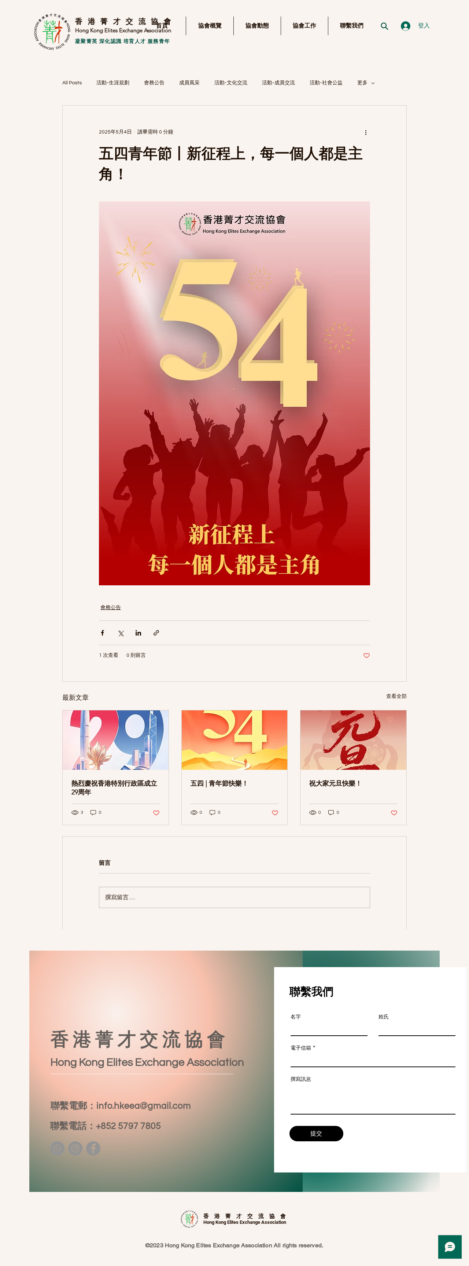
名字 (296, 1016)
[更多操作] (365, 132)
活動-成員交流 (278, 82)
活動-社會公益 (326, 82)
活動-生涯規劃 (112, 82)
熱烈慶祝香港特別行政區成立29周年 (114, 787)
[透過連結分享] (156, 632)
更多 (362, 82)
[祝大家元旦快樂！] (353, 740)
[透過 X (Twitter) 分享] (120, 632)
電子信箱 (301, 1047)
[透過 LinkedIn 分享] (138, 632)
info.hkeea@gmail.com (143, 1106)
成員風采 (189, 82)
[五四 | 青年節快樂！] (235, 740)
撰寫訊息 (301, 1079)
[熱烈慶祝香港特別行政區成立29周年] (116, 740)
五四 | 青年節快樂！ (219, 783)
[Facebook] (93, 1148)
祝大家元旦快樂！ (335, 783)
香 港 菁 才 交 (104, 21)
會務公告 (154, 82)
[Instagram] (75, 1148)
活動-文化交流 (230, 82)
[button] (209, 26)
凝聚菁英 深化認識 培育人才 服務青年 (122, 41)
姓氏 (383, 1016)
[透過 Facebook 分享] (102, 632)
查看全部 (396, 696)
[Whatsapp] (57, 1148)
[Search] (384, 26)
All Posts (72, 82)
